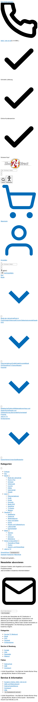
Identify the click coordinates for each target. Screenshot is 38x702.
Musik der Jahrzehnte (7, 318)
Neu (2, 275)
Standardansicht (14, 552)
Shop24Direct (5, 552)
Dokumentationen (6, 363)
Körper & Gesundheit (10, 541)
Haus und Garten (13, 520)
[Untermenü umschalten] (1, 316)
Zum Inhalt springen (7, 2)
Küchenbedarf (22, 412)
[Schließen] (1, 468)
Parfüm (10, 545)
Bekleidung (11, 539)
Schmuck (11, 537)
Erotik (13, 363)
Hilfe (5, 652)
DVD (5, 494)
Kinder (17, 363)
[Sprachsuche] (1, 172)
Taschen (10, 533)
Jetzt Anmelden (5, 613)
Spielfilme (7, 365)
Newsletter (7, 654)
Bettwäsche (4, 408)
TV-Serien (13, 365)
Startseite (4, 555)
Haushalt (7, 512)
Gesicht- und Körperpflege (16, 547)
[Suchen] (1, 175)
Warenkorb (17, 555)
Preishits (3, 414)
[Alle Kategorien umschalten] (2, 273)
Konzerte (22, 363)
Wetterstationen (19, 408)
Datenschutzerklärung (11, 686)
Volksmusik (12, 320)
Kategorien (10, 555)
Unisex (12, 460)
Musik (6, 476)
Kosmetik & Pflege (13, 543)
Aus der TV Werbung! (11, 634)
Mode (6, 531)
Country (18, 320)
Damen (3, 460)
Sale (15, 460)
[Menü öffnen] (1, 262)
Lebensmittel (14, 412)
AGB (5, 666)
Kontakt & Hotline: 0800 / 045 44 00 (15, 682)
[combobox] (9, 170)
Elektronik (11, 408)
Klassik (35, 320)
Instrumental (29, 320)
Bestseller (20, 460)
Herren (7, 460)
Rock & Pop (11, 480)
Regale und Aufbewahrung (8, 411)
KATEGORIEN (8, 273)
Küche (7, 410)
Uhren (10, 535)
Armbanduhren (9, 642)
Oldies (23, 320)
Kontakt (6, 650)
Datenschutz (8, 664)
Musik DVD (11, 504)
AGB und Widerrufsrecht (11, 684)
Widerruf (7, 656)
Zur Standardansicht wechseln (12, 692)
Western (19, 365)
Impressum (7, 668)
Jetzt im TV (4, 416)
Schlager (6, 320)
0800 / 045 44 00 (6, 41)
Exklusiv (7, 472)
